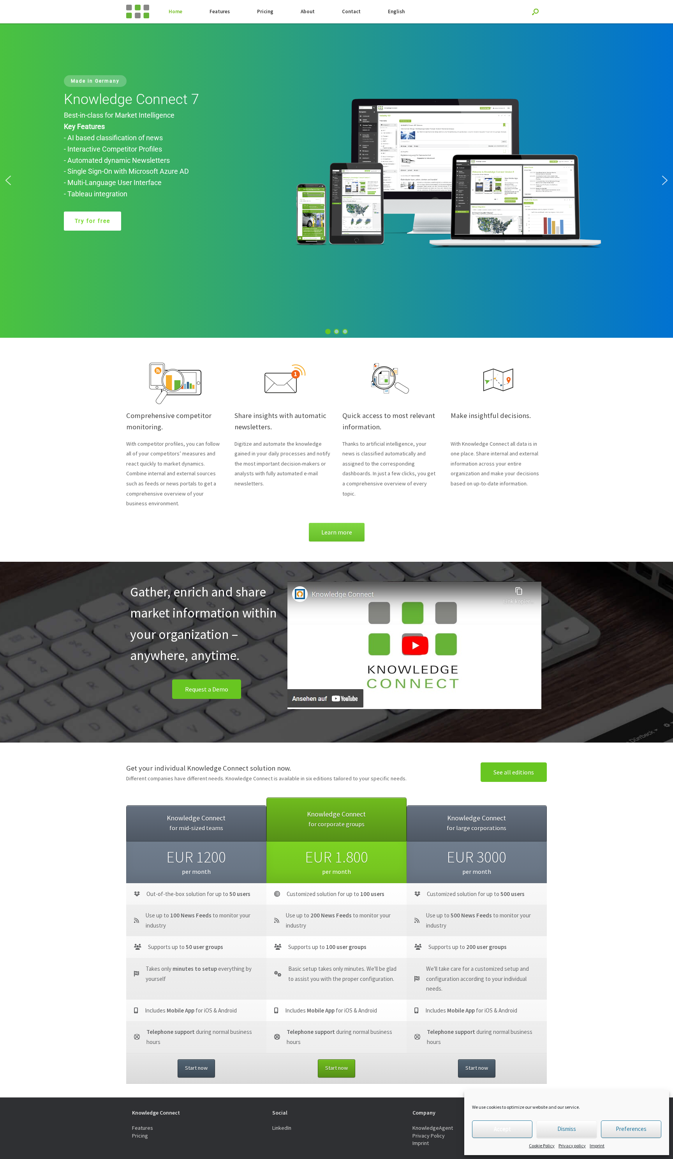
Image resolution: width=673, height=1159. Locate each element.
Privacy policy (572, 1145)
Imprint (597, 1145)
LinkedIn (281, 1127)
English (396, 11)
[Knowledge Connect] (137, 11)
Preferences (631, 1129)
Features (220, 11)
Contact (351, 11)
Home (175, 11)
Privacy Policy (428, 1135)
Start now (196, 1067)
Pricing (265, 11)
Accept (502, 1129)
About (308, 11)
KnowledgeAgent (432, 1127)
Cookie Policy (542, 1145)
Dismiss (566, 1129)
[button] (8, 180)
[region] (336, 180)
